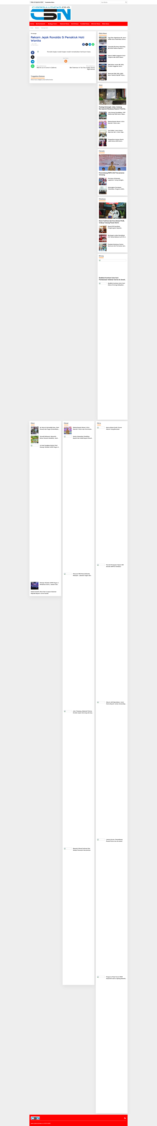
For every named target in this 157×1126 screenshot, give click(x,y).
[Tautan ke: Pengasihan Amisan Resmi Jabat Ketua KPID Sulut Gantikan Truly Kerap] (103, 142)
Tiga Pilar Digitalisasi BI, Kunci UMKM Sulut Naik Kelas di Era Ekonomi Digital (117, 38)
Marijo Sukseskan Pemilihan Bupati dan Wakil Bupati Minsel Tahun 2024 (82, 437)
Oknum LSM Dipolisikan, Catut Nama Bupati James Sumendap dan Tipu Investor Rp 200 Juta (115, 703)
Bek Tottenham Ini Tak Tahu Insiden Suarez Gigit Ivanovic (82, 67)
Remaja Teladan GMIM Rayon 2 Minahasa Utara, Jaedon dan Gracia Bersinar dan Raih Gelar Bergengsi (49, 583)
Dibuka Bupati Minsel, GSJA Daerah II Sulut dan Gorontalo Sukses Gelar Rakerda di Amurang (116, 122)
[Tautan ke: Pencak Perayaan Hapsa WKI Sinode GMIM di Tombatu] (101, 632)
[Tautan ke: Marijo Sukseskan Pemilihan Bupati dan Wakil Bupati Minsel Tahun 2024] (68, 503)
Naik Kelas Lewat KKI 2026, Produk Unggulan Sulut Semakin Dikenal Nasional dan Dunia (117, 65)
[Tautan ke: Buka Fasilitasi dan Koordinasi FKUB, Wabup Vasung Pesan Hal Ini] (112, 210)
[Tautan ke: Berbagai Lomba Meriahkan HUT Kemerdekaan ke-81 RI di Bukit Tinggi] (103, 238)
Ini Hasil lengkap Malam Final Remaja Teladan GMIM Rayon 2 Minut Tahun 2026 (49, 446)
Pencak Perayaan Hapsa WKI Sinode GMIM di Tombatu (115, 565)
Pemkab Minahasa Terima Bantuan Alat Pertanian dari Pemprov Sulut (116, 245)
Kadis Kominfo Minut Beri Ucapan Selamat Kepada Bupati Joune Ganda (43, 592)
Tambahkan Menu (49, 2)
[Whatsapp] (93, 44)
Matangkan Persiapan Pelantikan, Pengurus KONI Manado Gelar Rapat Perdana (116, 188)
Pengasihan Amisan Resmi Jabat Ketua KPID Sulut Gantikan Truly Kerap (115, 140)
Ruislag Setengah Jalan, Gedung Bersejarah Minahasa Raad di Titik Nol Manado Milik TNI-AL (112, 108)
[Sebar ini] (83, 44)
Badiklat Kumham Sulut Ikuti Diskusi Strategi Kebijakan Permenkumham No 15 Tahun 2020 (116, 284)
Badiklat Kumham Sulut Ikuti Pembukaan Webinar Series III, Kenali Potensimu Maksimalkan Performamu (112, 279)
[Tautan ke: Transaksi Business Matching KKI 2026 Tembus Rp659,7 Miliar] (103, 49)
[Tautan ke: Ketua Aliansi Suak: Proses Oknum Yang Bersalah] (101, 494)
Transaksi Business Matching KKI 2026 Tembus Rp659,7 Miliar (116, 47)
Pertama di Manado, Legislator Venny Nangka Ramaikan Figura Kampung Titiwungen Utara (116, 179)
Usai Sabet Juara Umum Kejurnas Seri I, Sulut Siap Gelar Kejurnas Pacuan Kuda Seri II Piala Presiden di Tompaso (116, 131)
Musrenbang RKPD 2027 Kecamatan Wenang (111, 174)
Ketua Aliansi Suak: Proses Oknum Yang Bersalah (114, 428)
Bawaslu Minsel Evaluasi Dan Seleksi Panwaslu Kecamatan (81, 849)
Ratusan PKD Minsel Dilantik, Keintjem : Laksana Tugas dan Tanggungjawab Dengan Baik (82, 574)
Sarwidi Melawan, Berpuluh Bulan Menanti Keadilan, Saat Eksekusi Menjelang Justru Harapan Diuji (49, 437)
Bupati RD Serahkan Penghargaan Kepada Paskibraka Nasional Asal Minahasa (115, 227)
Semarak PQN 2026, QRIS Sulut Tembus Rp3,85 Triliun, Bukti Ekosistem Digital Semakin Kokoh (116, 74)
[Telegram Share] (89, 44)
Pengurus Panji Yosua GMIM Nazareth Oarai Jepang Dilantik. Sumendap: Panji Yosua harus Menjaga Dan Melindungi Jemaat (116, 977)
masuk (40, 79)
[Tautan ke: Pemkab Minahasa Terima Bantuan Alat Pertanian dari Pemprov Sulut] (103, 247)
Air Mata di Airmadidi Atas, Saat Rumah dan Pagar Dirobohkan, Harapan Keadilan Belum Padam (50, 428)
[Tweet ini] (86, 44)
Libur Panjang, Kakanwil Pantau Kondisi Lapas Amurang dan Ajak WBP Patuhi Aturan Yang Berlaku (83, 712)
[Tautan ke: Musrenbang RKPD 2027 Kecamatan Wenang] (112, 162)
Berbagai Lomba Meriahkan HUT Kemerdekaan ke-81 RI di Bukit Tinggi (117, 236)
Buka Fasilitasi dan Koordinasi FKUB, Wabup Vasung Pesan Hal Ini (111, 222)
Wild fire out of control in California (46, 66)
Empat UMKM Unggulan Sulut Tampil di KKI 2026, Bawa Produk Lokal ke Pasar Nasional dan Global (116, 56)
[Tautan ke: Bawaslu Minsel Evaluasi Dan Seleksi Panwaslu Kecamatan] (68, 915)
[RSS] (65, 61)
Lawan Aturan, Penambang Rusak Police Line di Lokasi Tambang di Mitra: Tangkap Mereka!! (114, 840)
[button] (126, 2)
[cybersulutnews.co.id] (50, 13)
